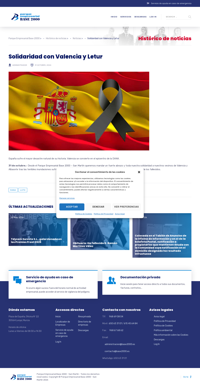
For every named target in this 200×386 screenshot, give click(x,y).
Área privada (84, 316)
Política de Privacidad (103, 214)
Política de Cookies (83, 214)
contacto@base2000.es (116, 351)
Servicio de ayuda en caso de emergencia (171, 3)
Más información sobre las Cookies (171, 335)
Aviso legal (120, 214)
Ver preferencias (126, 207)
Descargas (140, 17)
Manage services (67, 198)
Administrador (19, 65)
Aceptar (72, 207)
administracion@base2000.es (118, 344)
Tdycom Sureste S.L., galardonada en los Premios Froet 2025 (36, 240)
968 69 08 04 (114, 316)
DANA (13, 190)
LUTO (22, 190)
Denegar (98, 207)
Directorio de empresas (84, 323)
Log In (153, 17)
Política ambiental (163, 330)
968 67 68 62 (116, 330)
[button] (139, 172)
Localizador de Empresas (62, 323)
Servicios (125, 17)
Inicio (114, 17)
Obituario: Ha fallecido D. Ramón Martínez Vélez (95, 244)
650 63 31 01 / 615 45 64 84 (123, 323)
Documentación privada (140, 277)
